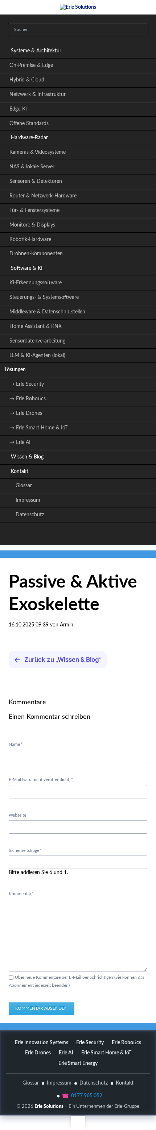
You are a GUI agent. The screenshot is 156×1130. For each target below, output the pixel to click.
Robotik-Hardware (30, 239)
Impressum (28, 500)
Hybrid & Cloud (26, 80)
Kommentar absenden (41, 1008)
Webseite (17, 815)
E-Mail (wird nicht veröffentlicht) (41, 779)
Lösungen (15, 369)
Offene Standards (29, 123)
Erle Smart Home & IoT (106, 1052)
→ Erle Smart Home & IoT (38, 427)
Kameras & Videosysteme (37, 152)
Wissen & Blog (27, 457)
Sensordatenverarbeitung (37, 341)
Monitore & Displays (32, 225)
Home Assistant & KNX (35, 326)
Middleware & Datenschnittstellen (47, 311)
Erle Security (90, 1042)
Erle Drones (38, 1052)
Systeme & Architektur (36, 50)
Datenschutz (30, 514)
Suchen (140, 30)
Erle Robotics (126, 1042)
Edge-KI (18, 109)
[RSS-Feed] (110, 535)
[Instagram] (78, 535)
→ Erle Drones (25, 413)
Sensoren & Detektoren (35, 181)
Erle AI (66, 1052)
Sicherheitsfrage (25, 850)
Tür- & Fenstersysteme (34, 210)
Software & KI (26, 268)
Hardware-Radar (29, 137)
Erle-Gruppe (126, 1106)
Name (18, 744)
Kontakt (19, 471)
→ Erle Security (26, 384)
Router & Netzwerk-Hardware (43, 196)
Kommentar (21, 893)
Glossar (24, 485)
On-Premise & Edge (31, 65)
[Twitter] (46, 535)
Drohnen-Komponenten (36, 253)
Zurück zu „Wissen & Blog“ (58, 659)
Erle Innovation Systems (41, 1042)
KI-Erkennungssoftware (35, 282)
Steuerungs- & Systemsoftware (44, 297)
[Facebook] (94, 535)
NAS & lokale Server (31, 166)
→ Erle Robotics (27, 398)
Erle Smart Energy (78, 1063)
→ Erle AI (19, 442)
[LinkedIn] (62, 535)
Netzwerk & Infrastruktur (37, 94)
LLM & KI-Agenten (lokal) (37, 355)
